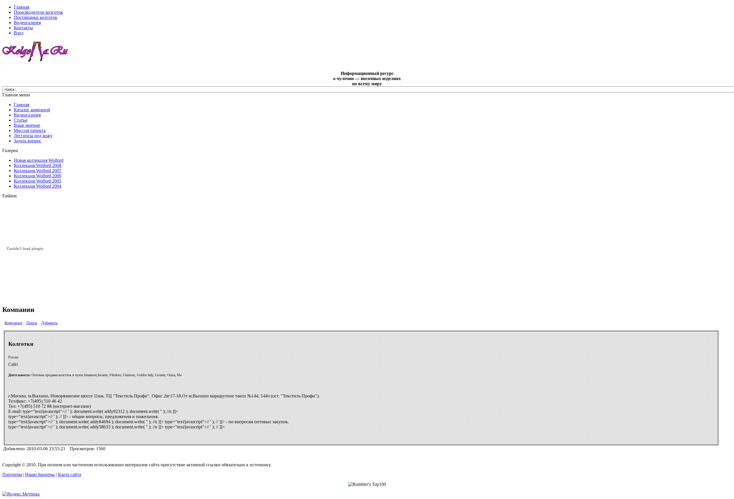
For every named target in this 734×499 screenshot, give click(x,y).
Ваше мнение (27, 125)
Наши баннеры (40, 474)
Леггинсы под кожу (33, 135)
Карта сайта (69, 474)
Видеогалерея (27, 114)
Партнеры (12, 474)
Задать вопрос (27, 140)
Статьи (21, 120)
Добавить (49, 323)
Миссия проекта (30, 130)
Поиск (31, 323)
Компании (13, 323)
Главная (21, 104)
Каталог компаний (32, 109)
